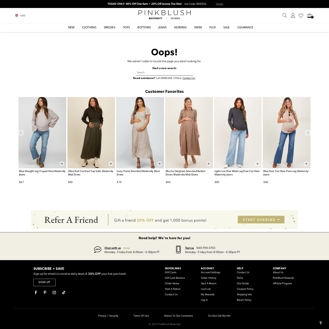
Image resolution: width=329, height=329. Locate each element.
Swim (198, 27)
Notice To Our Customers (178, 316)
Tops (126, 27)
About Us (278, 272)
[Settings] (293, 15)
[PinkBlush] (164, 12)
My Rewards (208, 294)
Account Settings (210, 272)
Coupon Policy (245, 289)
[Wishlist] (301, 15)
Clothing (89, 27)
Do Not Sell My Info (219, 316)
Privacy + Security (108, 316)
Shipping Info (244, 294)
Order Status (172, 283)
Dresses (109, 27)
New (71, 27)
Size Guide (243, 283)
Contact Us (188, 78)
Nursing (180, 27)
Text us (189, 247)
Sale (226, 27)
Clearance (245, 27)
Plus (212, 27)
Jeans (162, 27)
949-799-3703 (205, 248)
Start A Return (172, 289)
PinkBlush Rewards (283, 278)
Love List (206, 289)
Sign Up (44, 282)
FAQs (240, 278)
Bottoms (144, 27)
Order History (208, 278)
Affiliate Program (282, 283)
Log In (204, 300)
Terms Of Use (141, 316)
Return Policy (244, 300)
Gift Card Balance (175, 278)
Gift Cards (170, 272)
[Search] (285, 15)
